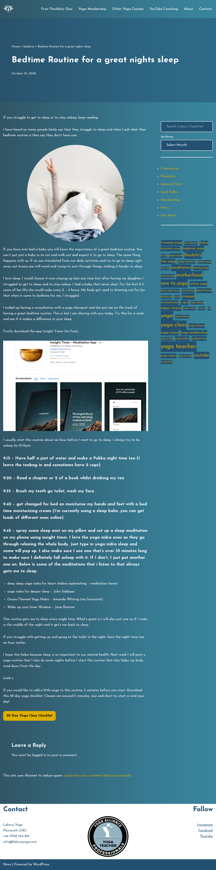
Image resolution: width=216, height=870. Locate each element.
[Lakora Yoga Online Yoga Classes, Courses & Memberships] (8, 9)
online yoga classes (170, 291)
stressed (188, 296)
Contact (205, 9)
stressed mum (169, 302)
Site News (168, 215)
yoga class (173, 325)
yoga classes (197, 325)
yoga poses (199, 338)
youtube (201, 355)
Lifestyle (165, 268)
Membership (170, 200)
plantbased (166, 297)
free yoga (168, 261)
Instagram (205, 825)
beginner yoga (193, 248)
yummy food (167, 362)
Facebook (205, 830)
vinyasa (201, 308)
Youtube (206, 836)
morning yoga (167, 276)
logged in (39, 755)
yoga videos (168, 355)
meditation (181, 268)
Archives (167, 137)
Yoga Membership (92, 9)
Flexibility (168, 176)
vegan (184, 302)
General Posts (171, 184)
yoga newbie (167, 339)
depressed (175, 255)
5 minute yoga (171, 242)
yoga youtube (185, 356)
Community (170, 168)
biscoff (164, 256)
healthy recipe (204, 262)
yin (209, 308)
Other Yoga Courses (127, 9)
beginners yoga (170, 248)
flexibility (193, 255)
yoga (167, 316)
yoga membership (194, 332)
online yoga (198, 284)
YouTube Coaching (163, 9)
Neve (7, 864)
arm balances (190, 243)
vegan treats (189, 308)
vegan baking (197, 303)
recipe (177, 297)
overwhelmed (188, 291)
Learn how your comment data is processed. (97, 775)
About (188, 9)
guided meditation (186, 262)
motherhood (189, 275)
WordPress (41, 864)
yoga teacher (178, 346)
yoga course (170, 332)
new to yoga (174, 283)
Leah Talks (169, 192)
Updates (28, 46)
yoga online (182, 338)
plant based (204, 290)
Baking (204, 243)
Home (16, 46)
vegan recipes (171, 308)
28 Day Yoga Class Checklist (29, 715)
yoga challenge (182, 316)
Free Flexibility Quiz (57, 9)
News (165, 207)
